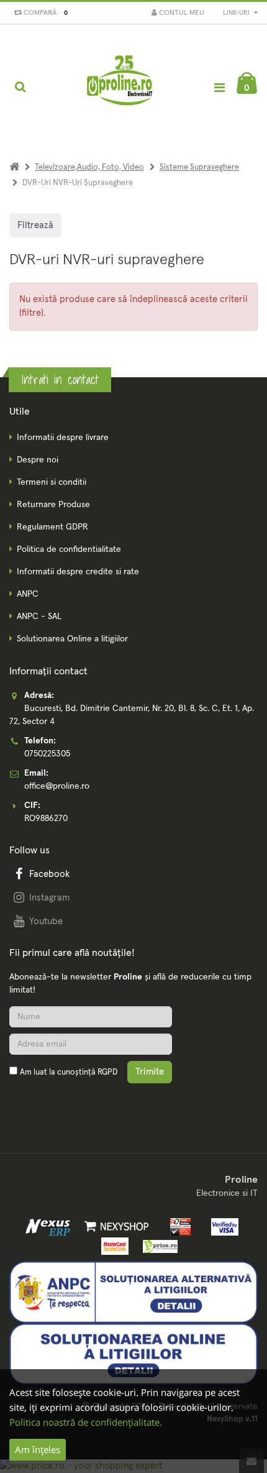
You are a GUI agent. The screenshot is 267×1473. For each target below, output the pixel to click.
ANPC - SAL (39, 616)
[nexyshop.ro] (114, 1226)
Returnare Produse (53, 504)
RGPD (107, 1072)
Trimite (149, 1071)
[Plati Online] (177, 1226)
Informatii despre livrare (63, 437)
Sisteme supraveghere (199, 167)
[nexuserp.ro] (49, 1226)
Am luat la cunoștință (68, 1072)
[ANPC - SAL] (133, 1291)
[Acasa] (14, 167)
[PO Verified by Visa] (221, 1226)
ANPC (27, 594)
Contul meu (180, 13)
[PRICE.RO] (156, 1246)
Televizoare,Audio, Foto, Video (89, 167)
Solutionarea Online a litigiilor (72, 639)
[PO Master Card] (112, 1246)
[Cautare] (20, 87)
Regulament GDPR (52, 527)
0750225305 (47, 754)
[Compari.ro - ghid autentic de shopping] (68, 1102)
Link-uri (237, 12)
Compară (44, 13)
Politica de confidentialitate (69, 549)
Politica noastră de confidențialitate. (85, 1422)
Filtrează (35, 225)
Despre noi (37, 460)
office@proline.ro (56, 786)
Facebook (49, 874)
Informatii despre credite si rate (78, 571)
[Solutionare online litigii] (133, 1353)
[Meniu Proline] (219, 87)
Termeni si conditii (51, 482)
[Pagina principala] (120, 87)
